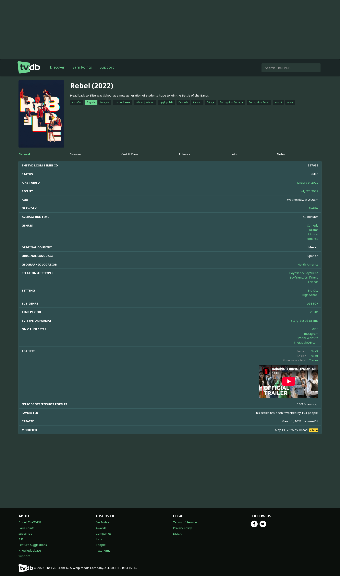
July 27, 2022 (309, 191)
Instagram (311, 333)
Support (107, 67)
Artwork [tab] (184, 154)
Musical (313, 234)
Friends (313, 282)
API (20, 539)
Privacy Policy (182, 528)
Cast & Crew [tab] (129, 154)
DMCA (177, 533)
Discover (57, 67)
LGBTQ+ (312, 303)
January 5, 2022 (307, 182)
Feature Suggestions (32, 545)
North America (308, 264)
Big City (313, 290)
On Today (102, 522)
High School (310, 295)
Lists (99, 539)
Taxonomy (103, 550)
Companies (103, 533)
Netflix (313, 208)
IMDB (314, 329)
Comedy (312, 225)
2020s (314, 312)
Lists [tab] (233, 154)
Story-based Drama (304, 320)
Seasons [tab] (75, 154)
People (101, 545)
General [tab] (24, 154)
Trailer (313, 351)
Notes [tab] (281, 154)
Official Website (307, 338)
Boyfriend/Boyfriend (303, 273)
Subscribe (25, 533)
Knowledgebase (29, 550)
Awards (101, 528)
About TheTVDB (29, 522)
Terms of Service (185, 522)
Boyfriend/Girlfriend (303, 277)
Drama (313, 230)
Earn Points (82, 67)
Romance (312, 239)
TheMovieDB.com (306, 342)
